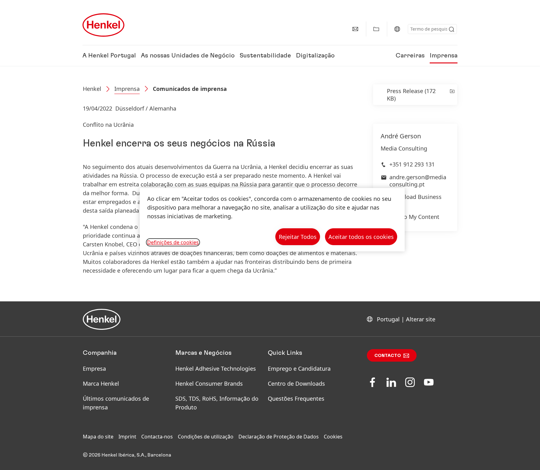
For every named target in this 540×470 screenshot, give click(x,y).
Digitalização (315, 55)
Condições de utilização (205, 436)
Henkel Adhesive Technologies (215, 368)
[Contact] (355, 29)
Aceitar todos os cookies (361, 236)
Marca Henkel (101, 383)
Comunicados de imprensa (190, 88)
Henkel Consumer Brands (209, 383)
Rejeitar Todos (298, 236)
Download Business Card (415, 200)
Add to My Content (414, 216)
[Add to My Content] (451, 94)
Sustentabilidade (265, 55)
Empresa (94, 368)
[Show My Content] (376, 29)
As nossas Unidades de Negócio (188, 55)
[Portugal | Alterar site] (397, 29)
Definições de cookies (173, 242)
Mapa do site (98, 436)
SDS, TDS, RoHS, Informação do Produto (216, 403)
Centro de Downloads (296, 383)
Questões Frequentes (296, 398)
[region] (272, 219)
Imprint (127, 436)
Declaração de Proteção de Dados (278, 436)
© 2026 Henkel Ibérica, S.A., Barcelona (127, 455)
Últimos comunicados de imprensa (116, 403)
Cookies (333, 436)
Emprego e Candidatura (299, 368)
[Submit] (452, 29)
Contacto (387, 356)
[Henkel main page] (103, 24)
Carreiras (410, 55)
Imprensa (444, 55)
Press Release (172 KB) (411, 94)
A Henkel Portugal (109, 55)
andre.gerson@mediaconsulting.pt (417, 180)
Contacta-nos (157, 436)
